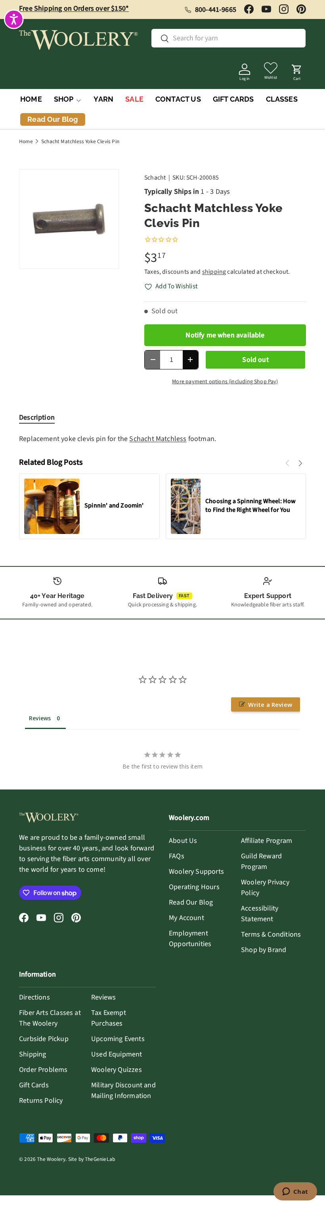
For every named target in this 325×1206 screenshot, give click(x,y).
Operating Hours (194, 887)
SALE (134, 99)
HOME (31, 99)
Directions (34, 997)
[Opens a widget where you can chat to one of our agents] (295, 1192)
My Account (186, 918)
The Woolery (51, 1159)
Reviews (103, 997)
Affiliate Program (266, 841)
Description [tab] (37, 417)
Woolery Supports (196, 872)
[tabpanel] (162, 439)
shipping (214, 271)
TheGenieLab (100, 1159)
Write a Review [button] (270, 704)
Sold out (255, 360)
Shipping (32, 1054)
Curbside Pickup (44, 1039)
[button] (297, 70)
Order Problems (43, 1070)
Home (26, 141)
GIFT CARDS (233, 99)
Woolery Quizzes (116, 1070)
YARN (103, 99)
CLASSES (282, 99)
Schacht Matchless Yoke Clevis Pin (80, 141)
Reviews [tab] (40, 718)
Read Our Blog (191, 902)
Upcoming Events (118, 1039)
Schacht (155, 177)
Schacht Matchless (157, 439)
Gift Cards (34, 1085)
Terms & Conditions (271, 934)
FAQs (176, 856)
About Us (183, 841)
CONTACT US (178, 99)
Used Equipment (116, 1054)
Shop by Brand (263, 950)
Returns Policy (41, 1101)
